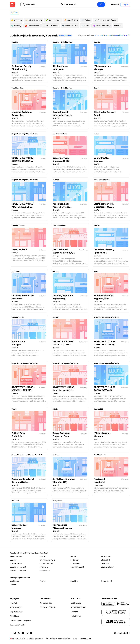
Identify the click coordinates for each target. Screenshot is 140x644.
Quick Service (33, 26)
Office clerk (105, 560)
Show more (45, 570)
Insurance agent (77, 567)
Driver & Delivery (35, 20)
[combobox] (42, 4)
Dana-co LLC (98, 409)
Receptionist (106, 556)
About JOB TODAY (78, 607)
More (116, 26)
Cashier (13, 560)
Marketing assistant (18, 570)
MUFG (96, 271)
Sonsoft (55, 317)
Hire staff (115, 4)
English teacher (46, 563)
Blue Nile (15, 42)
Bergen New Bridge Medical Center (25, 134)
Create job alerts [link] (65, 35)
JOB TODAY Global (47, 607)
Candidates (14, 616)
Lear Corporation (18, 317)
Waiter (42, 556)
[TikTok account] (11, 633)
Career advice (46, 603)
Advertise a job (16, 607)
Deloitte (97, 225)
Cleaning (18, 20)
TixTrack (56, 455)
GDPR (75, 638)
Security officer (107, 567)
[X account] (27, 633)
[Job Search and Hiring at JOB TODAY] (12, 4)
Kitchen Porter (55, 20)
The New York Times (60, 134)
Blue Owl (56, 180)
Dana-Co (97, 42)
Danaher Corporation (102, 180)
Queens (13, 584)
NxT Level (15, 501)
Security (17, 26)
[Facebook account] (19, 633)
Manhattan (14, 581)
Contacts (75, 612)
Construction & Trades (107, 20)
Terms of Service (64, 638)
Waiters (88, 20)
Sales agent (75, 563)
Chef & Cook (72, 20)
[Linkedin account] (31, 633)
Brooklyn (74, 581)
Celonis (96, 88)
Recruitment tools (17, 625)
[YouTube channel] (23, 633)
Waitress (74, 556)
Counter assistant (47, 560)
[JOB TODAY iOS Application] (108, 604)
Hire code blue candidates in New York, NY (112, 35)
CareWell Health (100, 455)
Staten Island (106, 581)
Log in (125, 4)
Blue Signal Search (18, 88)
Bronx (42, 581)
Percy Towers (58, 501)
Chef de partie (16, 563)
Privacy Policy (50, 638)
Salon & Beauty (52, 26)
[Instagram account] (15, 633)
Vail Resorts (16, 271)
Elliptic (96, 134)
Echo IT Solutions (59, 225)
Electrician (105, 563)
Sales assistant (16, 556)
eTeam (14, 409)
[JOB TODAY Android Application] (123, 604)
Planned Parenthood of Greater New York (27, 455)
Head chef (44, 567)
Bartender (74, 560)
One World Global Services (62, 42)
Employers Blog (16, 612)
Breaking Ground (18, 225)
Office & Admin (71, 26)
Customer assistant (18, 567)
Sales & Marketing (103, 26)
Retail (86, 26)
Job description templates (20, 620)
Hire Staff (13, 603)
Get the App (76, 603)
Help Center (76, 616)
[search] (101, 4)
